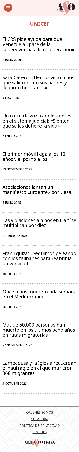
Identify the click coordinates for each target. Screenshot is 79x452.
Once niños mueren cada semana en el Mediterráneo (39, 294)
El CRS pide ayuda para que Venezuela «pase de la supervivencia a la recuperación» (38, 44)
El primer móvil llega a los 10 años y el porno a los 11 (33, 156)
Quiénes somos (39, 412)
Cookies (40, 432)
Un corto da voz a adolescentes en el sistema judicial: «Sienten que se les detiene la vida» (36, 120)
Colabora (39, 419)
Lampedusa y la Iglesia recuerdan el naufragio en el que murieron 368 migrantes (39, 368)
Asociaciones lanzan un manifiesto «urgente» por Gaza (36, 189)
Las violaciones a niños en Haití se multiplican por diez (39, 223)
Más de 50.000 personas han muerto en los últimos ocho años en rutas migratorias (38, 329)
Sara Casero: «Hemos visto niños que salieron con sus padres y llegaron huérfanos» (38, 82)
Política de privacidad (39, 425)
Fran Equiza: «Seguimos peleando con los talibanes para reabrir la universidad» (39, 258)
